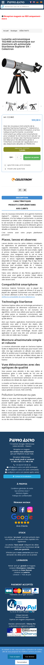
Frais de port (26, 575)
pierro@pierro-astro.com (17, 470)
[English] (34, 2)
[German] (37, 2)
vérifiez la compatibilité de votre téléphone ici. (18, 297)
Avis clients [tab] (22, 208)
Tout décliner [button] (29, 657)
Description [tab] (22, 197)
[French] (30, 2)
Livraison (16, 575)
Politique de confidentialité (22, 496)
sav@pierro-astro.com (15, 472)
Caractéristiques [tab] (22, 201)
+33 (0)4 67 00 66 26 (23, 465)
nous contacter (24, 552)
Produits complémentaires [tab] (22, 205)
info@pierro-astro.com (17, 467)
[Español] (41, 2)
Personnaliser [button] (22, 662)
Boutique (14, 31)
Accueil (5, 31)
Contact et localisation (23, 476)
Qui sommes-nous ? (22, 491)
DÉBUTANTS (24, 31)
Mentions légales (22, 493)
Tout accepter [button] (15, 657)
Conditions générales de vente (22, 488)
